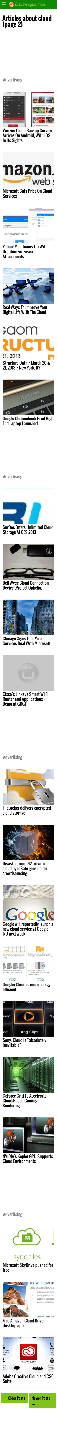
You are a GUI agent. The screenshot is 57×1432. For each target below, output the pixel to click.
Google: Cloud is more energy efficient (27, 986)
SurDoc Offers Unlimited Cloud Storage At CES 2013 (28, 529)
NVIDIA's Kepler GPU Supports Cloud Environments (28, 1158)
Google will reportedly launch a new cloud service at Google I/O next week (28, 929)
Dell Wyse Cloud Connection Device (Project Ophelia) (26, 585)
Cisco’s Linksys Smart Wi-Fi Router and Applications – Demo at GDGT (25, 699)
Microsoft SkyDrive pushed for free (28, 1267)
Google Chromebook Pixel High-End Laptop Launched (28, 420)
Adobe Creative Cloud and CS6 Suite (28, 1378)
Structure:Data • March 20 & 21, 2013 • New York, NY (26, 365)
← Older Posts (14, 1398)
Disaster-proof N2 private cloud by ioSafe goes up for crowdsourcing (25, 868)
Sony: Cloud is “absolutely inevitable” (24, 1042)
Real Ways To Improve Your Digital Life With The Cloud (25, 309)
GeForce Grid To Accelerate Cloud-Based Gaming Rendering (25, 1101)
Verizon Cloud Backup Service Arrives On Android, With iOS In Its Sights (27, 135)
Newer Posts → (41, 1400)
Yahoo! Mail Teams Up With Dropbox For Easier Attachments (25, 251)
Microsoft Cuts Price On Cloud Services (27, 193)
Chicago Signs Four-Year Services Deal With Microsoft (27, 640)
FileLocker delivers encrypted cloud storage (27, 810)
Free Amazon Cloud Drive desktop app (23, 1323)
